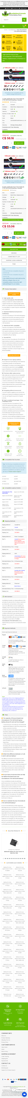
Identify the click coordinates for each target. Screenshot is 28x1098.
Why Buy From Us (5, 1040)
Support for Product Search (8, 1070)
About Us (8, 8)
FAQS (14, 264)
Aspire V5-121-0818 (6, 499)
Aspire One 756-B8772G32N (18, 496)
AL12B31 (16, 483)
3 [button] (7, 858)
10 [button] (20, 858)
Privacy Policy (4, 1042)
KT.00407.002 (5, 478)
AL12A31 (16, 476)
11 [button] (22, 858)
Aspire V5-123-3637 (18, 499)
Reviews (14, 253)
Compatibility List (14, 256)
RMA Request (4, 1067)
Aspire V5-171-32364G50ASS (5, 505)
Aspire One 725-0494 (19, 492)
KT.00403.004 (5, 483)
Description (14, 249)
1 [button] (3, 858)
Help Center (24, 8)
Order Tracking (5, 1056)
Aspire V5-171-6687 (18, 504)
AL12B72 (16, 478)
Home (5, 29)
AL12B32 (4, 481)
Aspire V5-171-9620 (6, 508)
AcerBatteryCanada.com (18, 1086)
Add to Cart (20, 143)
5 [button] (11, 858)
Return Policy (4, 1051)
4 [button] (9, 858)
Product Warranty (5, 1037)
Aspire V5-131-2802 (18, 501)
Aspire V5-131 (5, 501)
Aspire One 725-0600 (7, 495)
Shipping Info (4, 1058)
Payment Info (4, 1060)
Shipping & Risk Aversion (14, 260)
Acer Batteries (12, 29)
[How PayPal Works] (14, 1082)
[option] (14, 75)
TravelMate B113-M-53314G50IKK (6, 516)
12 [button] (24, 858)
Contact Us (15, 8)
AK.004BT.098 (17, 481)
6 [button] (13, 858)
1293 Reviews (13, 102)
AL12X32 (4, 476)
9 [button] (18, 858)
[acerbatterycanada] (14, 14)
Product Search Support (15, 471)
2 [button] (5, 858)
